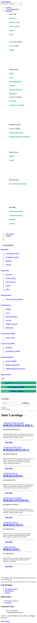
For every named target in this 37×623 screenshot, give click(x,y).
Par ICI (10, 579)
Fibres (11, 34)
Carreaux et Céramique (8, 343)
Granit (11, 160)
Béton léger (13, 93)
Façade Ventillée (14, 128)
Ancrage (12, 85)
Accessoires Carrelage (16, 105)
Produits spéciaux (6, 305)
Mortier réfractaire (15, 89)
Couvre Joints (14, 46)
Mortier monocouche (16, 132)
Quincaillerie (5, 249)
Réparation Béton (15, 81)
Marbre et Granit (6, 374)
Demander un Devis (11, 601)
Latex (11, 77)
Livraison (8, 602)
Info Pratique (9, 234)
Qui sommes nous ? (12, 9)
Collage (11, 73)
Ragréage (12, 18)
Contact (7, 593)
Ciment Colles (5, 270)
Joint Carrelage (14, 26)
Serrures (12, 223)
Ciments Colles (14, 22)
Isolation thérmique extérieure (19, 137)
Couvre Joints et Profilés (8, 333)
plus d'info (9, 442)
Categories (8, 11)
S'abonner (25, 403)
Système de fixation (15, 215)
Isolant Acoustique (6, 295)
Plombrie (12, 219)
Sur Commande (12, 387)
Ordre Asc (13, 391)
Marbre (11, 156)
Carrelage (12, 101)
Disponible (21, 387)
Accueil (8, 7)
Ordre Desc (20, 391)
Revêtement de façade (7, 357)
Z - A (11, 383)
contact (8, 236)
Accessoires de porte (16, 211)
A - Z (7, 383)
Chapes (11, 30)
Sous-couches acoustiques (18, 184)
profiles (11, 50)
